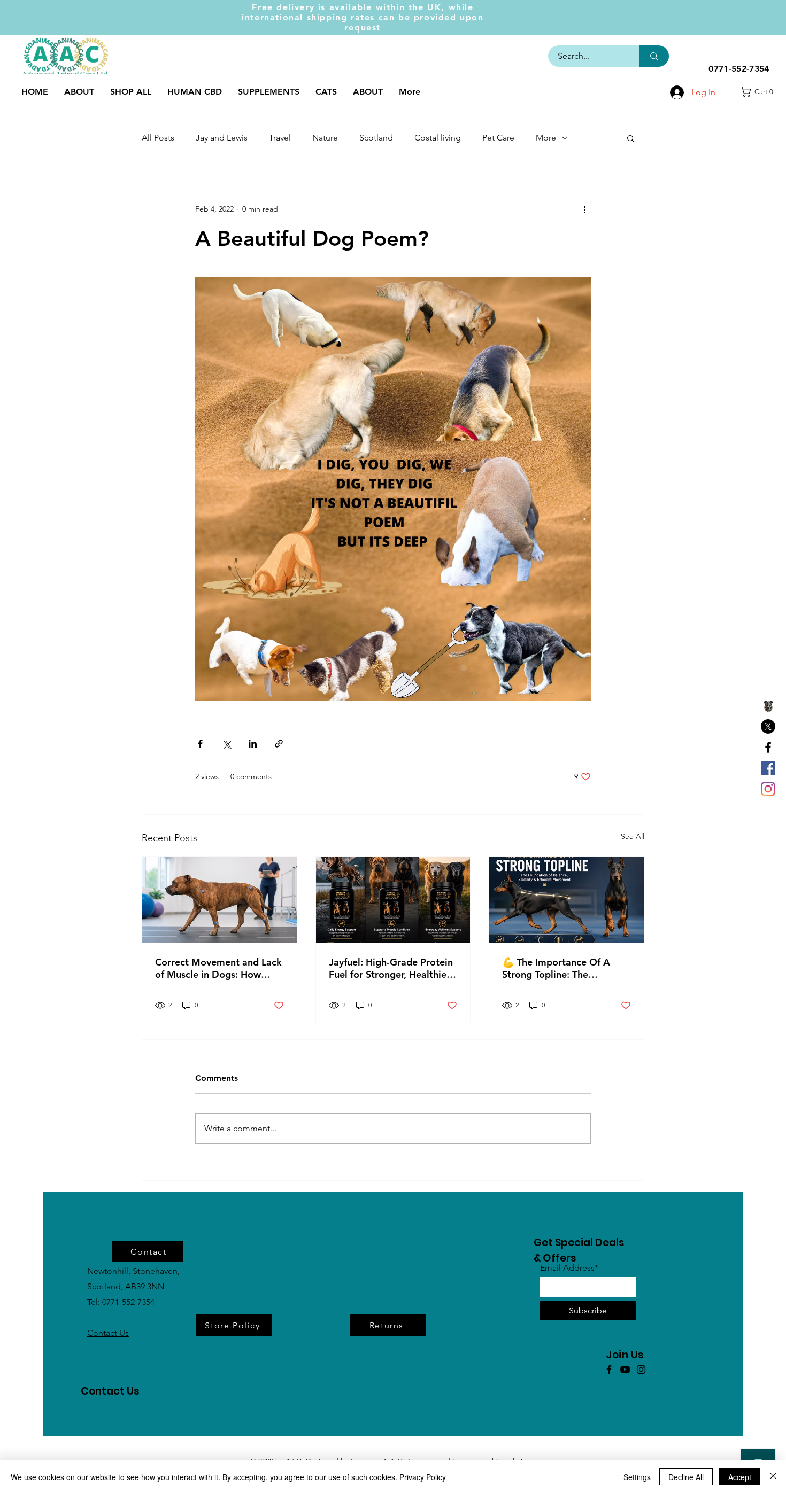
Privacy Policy (422, 1477)
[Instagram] (768, 789)
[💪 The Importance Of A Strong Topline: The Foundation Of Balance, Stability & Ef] (566, 900)
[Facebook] (768, 747)
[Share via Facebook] (200, 743)
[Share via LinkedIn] (253, 743)
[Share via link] (279, 743)
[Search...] (654, 56)
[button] (761, 92)
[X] (768, 726)
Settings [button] (637, 1477)
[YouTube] (625, 1369)
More (546, 138)
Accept (739, 1477)
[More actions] (584, 209)
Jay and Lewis (222, 138)
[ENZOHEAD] (768, 705)
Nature (325, 138)
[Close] (773, 1476)
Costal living (437, 138)
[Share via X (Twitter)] (226, 743)
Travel (280, 138)
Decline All (686, 1477)
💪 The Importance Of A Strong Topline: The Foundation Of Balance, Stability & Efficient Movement (556, 968)
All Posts (158, 138)
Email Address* (569, 1268)
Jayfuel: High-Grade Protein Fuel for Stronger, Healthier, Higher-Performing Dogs (391, 968)
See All (632, 836)
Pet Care (498, 138)
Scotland (376, 138)
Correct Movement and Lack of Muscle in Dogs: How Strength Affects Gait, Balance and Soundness (218, 968)
